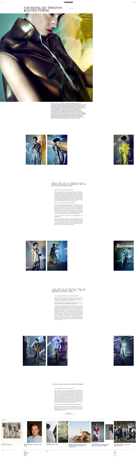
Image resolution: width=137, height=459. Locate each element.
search (134, 2)
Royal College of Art (116, 443)
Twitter (115, 453)
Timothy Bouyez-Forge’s (58, 103)
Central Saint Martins (4, 443)
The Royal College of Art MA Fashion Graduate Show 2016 (122, 445)
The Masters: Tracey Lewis (52, 444)
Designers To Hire (26, 452)
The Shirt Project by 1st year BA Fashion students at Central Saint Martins (100, 445)
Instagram (115, 452)
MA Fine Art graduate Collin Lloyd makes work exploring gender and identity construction (78, 446)
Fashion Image (25, 453)
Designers (25, 443)
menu (2, 2)
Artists (70, 443)
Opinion (25, 455)
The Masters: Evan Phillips (7, 444)
